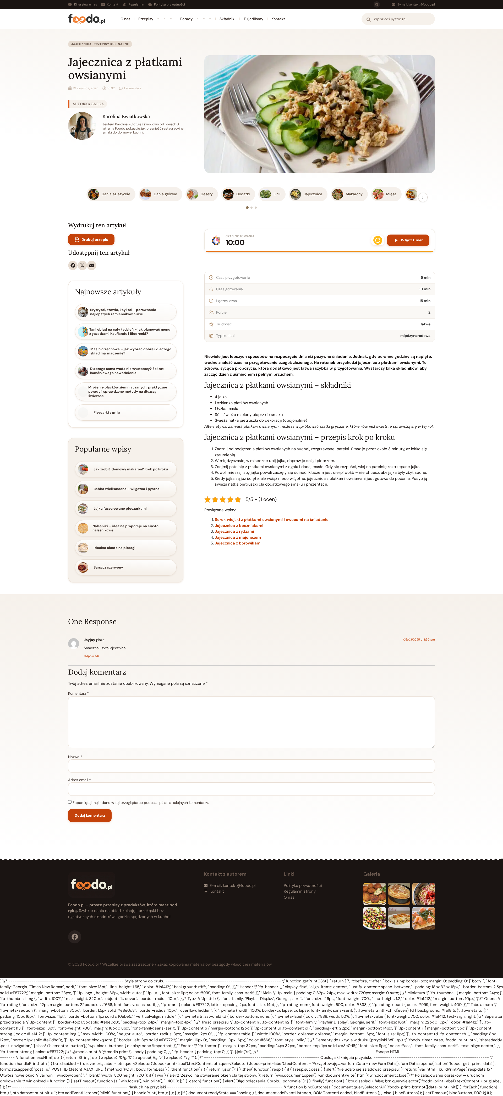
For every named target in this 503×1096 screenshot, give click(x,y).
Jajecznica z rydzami (234, 531)
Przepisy (145, 18)
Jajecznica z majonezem (238, 537)
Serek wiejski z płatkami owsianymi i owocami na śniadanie (272, 519)
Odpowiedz (91, 656)
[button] (73, 265)
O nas (125, 18)
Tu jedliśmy (253, 18)
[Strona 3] (256, 208)
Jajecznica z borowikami (238, 543)
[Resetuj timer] (377, 240)
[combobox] (398, 19)
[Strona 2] (251, 208)
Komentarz (78, 693)
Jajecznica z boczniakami (239, 525)
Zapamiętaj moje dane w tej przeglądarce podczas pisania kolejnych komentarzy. (141, 802)
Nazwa (75, 757)
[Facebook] (377, 4)
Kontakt (278, 18)
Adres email (79, 780)
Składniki (228, 18)
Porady (186, 18)
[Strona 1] (247, 207)
